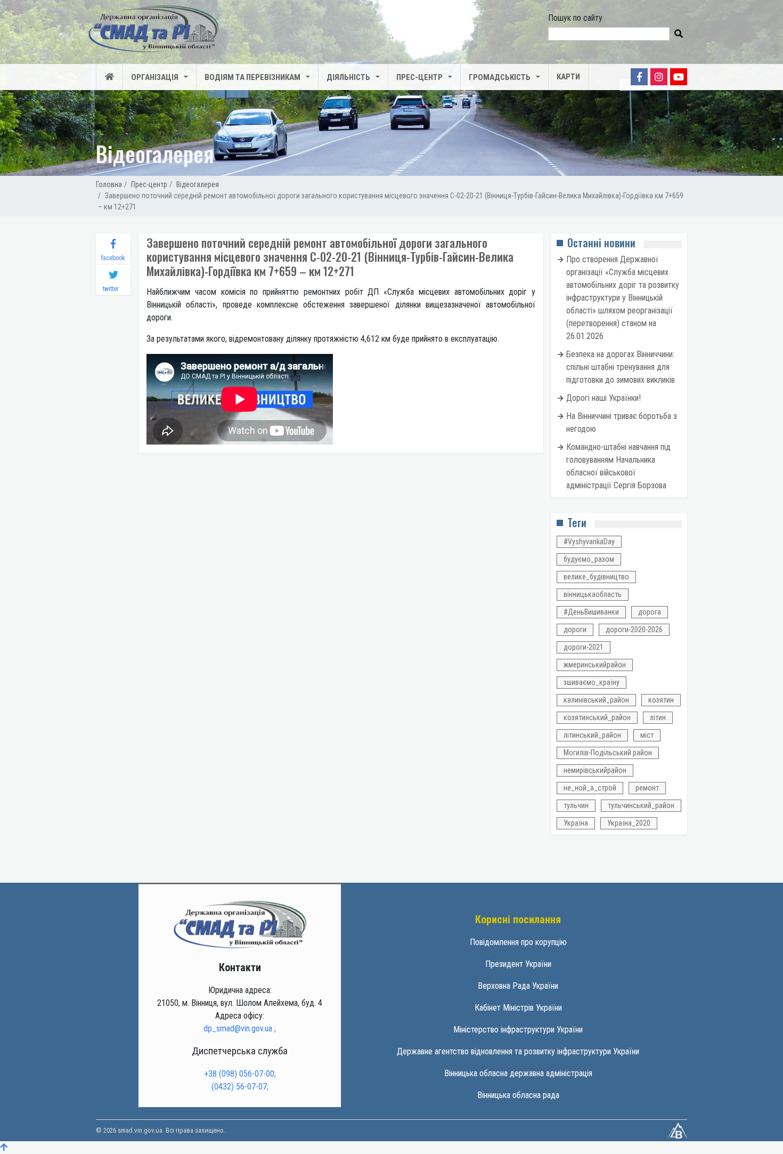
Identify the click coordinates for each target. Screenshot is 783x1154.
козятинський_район (597, 717)
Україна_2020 (628, 823)
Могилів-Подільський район (608, 752)
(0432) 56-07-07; (239, 1087)
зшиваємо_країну (591, 682)
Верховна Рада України (518, 986)
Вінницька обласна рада (518, 1095)
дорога (649, 612)
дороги (575, 629)
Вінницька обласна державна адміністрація (518, 1073)
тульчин (576, 805)
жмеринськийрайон (595, 664)
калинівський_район (596, 700)
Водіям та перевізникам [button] (252, 77)
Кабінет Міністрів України (518, 1008)
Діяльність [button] (348, 77)
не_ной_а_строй (590, 788)
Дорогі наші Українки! (603, 398)
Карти (568, 77)
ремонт (647, 788)
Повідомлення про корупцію (518, 942)
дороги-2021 (583, 647)
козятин (661, 700)
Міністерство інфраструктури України (518, 1029)
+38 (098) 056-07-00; (240, 1074)
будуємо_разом (589, 559)
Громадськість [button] (500, 77)
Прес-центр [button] (419, 77)
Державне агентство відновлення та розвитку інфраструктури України (518, 1051)
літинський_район (592, 735)
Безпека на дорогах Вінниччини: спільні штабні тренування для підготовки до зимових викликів (620, 367)
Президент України (518, 964)
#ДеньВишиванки (591, 612)
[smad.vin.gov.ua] (239, 924)
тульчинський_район (641, 805)
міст (647, 735)
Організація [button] (154, 77)
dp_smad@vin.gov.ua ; (239, 1028)
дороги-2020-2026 (634, 629)
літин (658, 717)
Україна (576, 823)
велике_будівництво (596, 576)
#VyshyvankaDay (589, 541)
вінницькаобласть (593, 594)
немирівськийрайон (595, 770)
